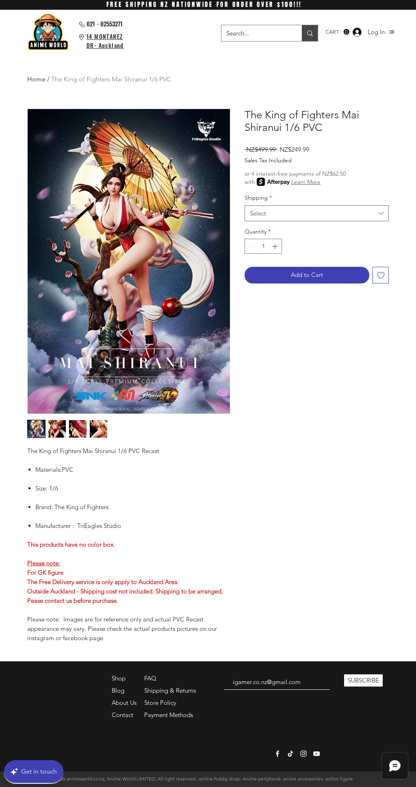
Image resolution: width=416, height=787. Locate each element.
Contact (122, 715)
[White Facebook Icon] (277, 754)
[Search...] (310, 33)
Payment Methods (169, 715)
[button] (391, 32)
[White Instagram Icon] (303, 754)
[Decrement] (251, 246)
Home (36, 79)
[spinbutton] (263, 246)
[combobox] (317, 213)
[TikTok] (290, 754)
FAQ (150, 678)
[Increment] (276, 246)
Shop (119, 678)
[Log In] (357, 32)
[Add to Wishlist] (381, 275)
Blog (118, 690)
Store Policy (160, 702)
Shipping (258, 197)
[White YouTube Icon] (316, 754)
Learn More (306, 181)
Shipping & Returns (170, 690)
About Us (124, 702)
